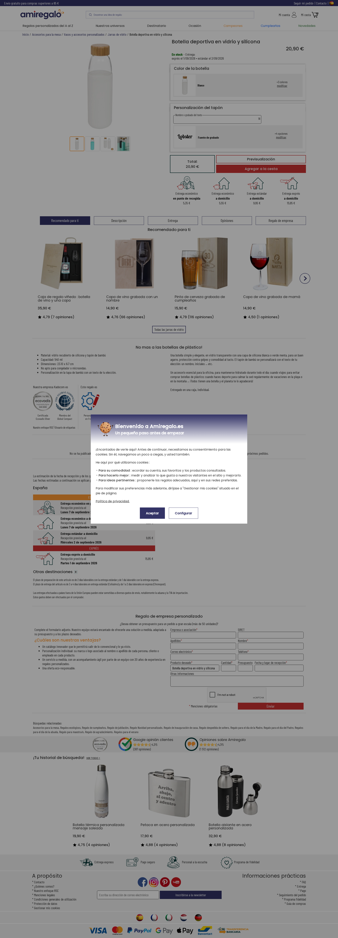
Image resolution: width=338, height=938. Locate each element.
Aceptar (152, 513)
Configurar (183, 513)
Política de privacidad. (112, 501)
